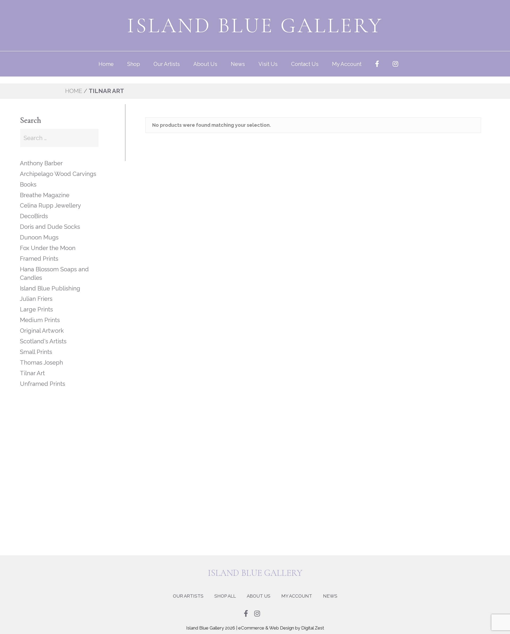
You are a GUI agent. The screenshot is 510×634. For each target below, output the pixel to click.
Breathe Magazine (44, 189)
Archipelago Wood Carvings (58, 168)
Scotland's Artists (43, 335)
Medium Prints (40, 314)
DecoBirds (34, 210)
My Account (347, 64)
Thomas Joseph (41, 357)
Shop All (225, 590)
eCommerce (251, 622)
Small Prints (36, 346)
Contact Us (304, 64)
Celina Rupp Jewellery (50, 200)
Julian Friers (36, 293)
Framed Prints (39, 253)
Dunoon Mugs (39, 232)
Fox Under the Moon (47, 242)
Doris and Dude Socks (50, 221)
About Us (205, 64)
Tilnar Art (32, 367)
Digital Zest (312, 622)
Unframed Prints (42, 378)
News (238, 64)
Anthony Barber (41, 157)
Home (106, 64)
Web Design (281, 622)
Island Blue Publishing (50, 283)
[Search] (105, 136)
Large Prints (36, 304)
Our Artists (167, 64)
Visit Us (268, 64)
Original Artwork (42, 325)
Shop (133, 64)
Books (28, 179)
